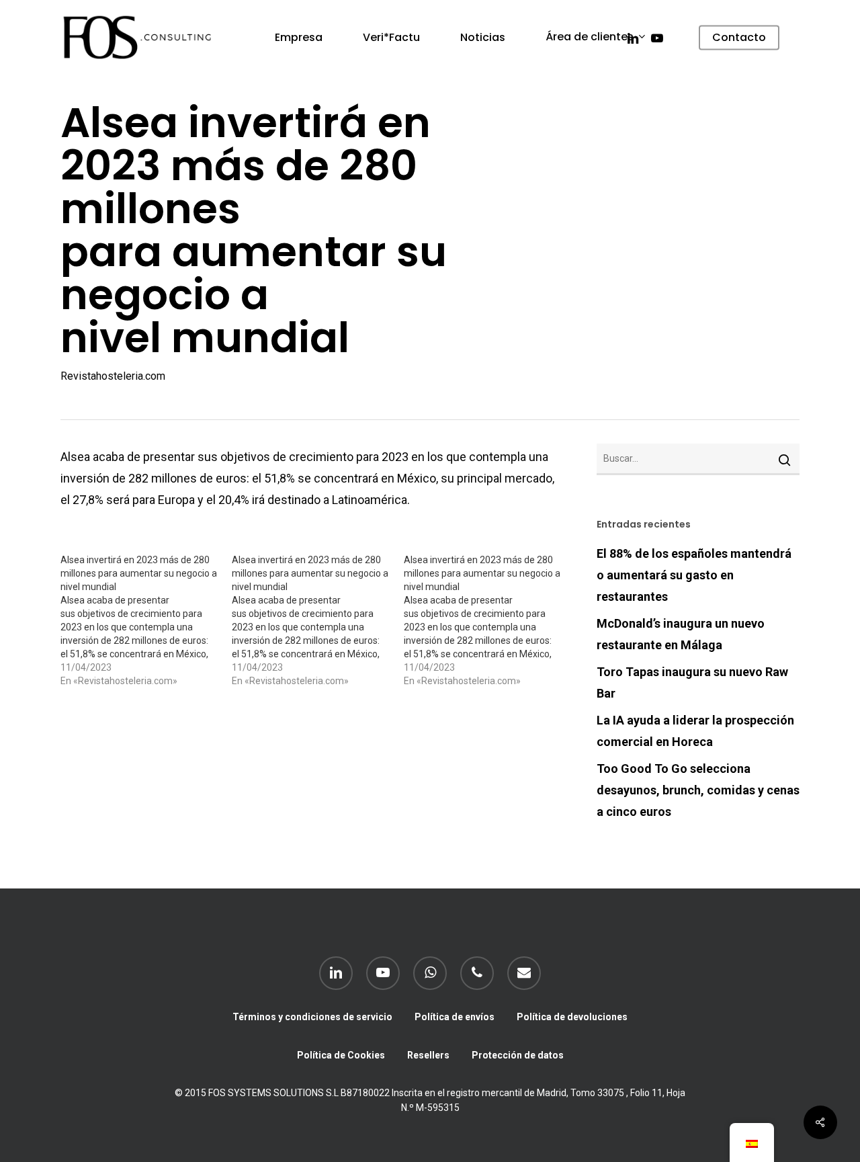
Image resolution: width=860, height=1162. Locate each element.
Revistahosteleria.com (112, 376)
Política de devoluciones (572, 1016)
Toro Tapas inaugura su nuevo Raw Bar (692, 682)
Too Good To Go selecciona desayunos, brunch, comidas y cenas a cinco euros (698, 790)
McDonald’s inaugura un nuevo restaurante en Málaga (681, 634)
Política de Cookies (341, 1055)
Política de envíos (454, 1016)
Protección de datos (518, 1055)
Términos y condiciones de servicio (312, 1016)
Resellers (428, 1055)
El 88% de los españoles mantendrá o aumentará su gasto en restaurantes (694, 575)
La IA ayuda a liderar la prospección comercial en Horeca (695, 731)
